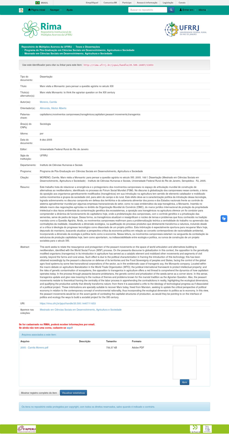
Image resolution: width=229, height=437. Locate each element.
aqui (69, 327)
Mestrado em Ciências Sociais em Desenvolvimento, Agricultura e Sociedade (68, 53)
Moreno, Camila (48, 102)
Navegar (55, 9)
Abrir (184, 382)
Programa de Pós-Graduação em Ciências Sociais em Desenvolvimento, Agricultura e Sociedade (79, 50)
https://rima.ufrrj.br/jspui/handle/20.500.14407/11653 (68, 303)
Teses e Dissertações (88, 46)
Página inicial (38, 9)
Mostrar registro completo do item (39, 392)
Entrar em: (188, 9)
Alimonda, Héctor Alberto (53, 108)
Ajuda (70, 9)
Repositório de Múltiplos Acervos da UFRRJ (46, 46)
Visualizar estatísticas (73, 392)
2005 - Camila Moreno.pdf (34, 347)
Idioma (202, 9)
